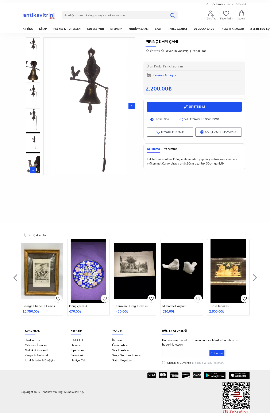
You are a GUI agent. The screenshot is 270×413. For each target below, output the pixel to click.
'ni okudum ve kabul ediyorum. (195, 363)
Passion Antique (164, 75)
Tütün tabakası (219, 306)
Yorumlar (170, 149)
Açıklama (153, 149)
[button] (47, 106)
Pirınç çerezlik (78, 306)
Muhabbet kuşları (174, 306)
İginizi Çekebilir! (35, 235)
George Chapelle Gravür (39, 306)
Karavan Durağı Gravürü (132, 306)
